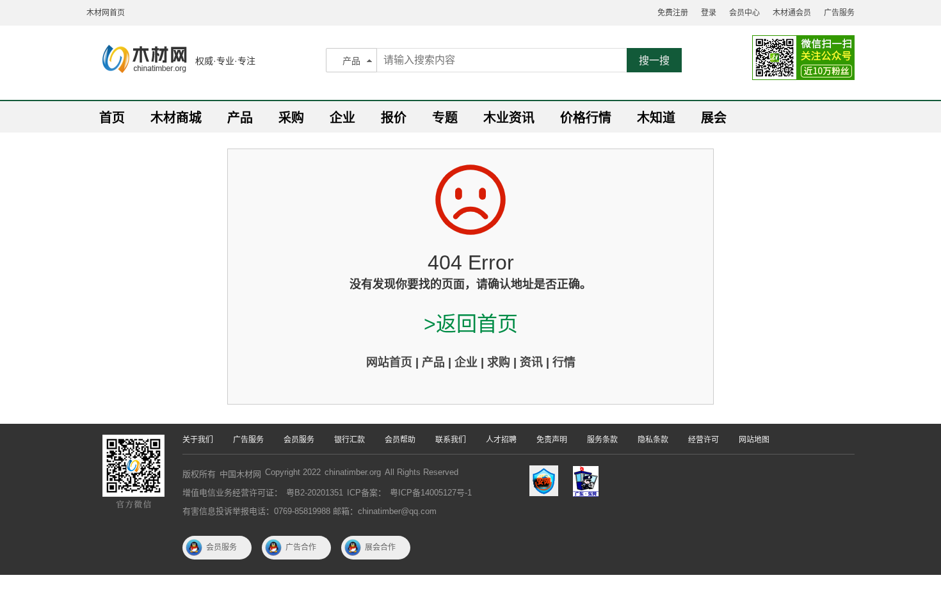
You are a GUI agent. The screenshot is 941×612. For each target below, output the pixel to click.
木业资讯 (509, 118)
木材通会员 (792, 12)
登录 (708, 12)
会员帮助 (400, 439)
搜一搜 (654, 60)
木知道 (656, 118)
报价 (393, 118)
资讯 (531, 362)
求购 (498, 362)
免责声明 (551, 439)
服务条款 (602, 439)
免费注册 (672, 12)
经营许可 (703, 439)
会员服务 (299, 439)
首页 (112, 118)
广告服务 (839, 12)
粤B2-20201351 (314, 492)
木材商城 (176, 118)
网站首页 (389, 362)
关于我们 (197, 439)
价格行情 (585, 118)
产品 (351, 61)
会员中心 (744, 12)
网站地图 (754, 439)
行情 (563, 362)
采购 (291, 118)
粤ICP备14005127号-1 (431, 492)
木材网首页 (105, 12)
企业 (342, 118)
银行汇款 (349, 439)
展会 (714, 118)
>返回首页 (471, 323)
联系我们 (450, 439)
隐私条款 (653, 439)
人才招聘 (501, 439)
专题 (445, 118)
